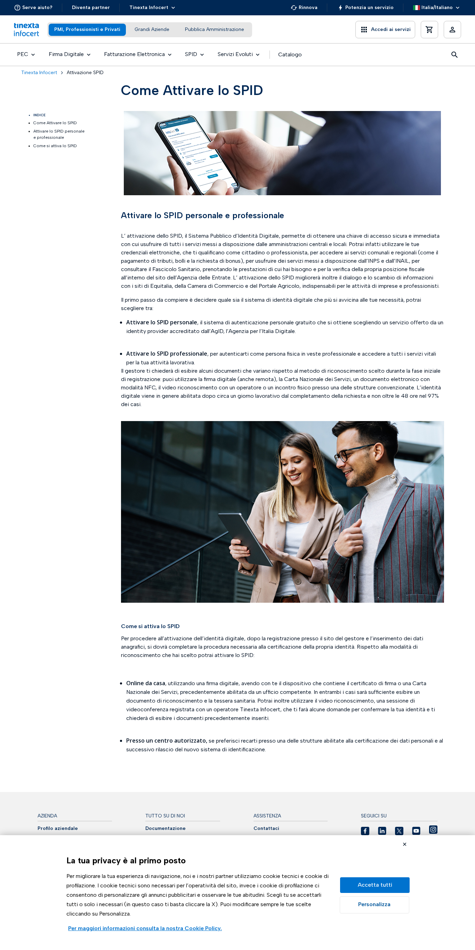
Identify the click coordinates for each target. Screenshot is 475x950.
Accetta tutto (375, 885)
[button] (33, 7)
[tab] (87, 30)
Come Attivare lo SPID (55, 122)
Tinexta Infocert (39, 73)
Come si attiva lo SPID (55, 145)
